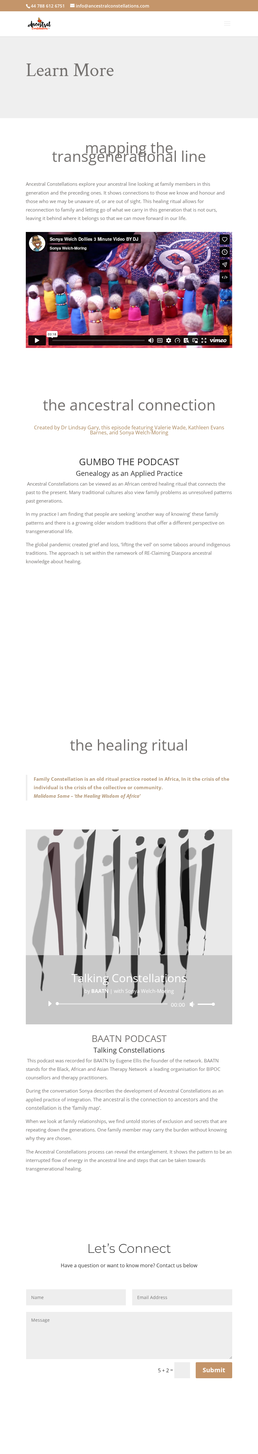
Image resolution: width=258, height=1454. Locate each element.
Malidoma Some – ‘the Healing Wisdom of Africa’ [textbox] (88, 796)
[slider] (204, 1004)
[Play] (50, 1004)
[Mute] (192, 1004)
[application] (129, 1004)
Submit (214, 1370)
